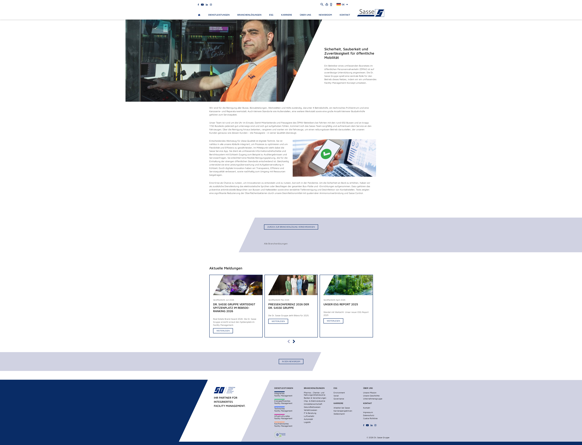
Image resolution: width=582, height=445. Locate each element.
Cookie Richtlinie (370, 418)
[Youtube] (202, 4)
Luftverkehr (309, 416)
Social (336, 395)
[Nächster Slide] (293, 341)
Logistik (307, 422)
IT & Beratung (310, 413)
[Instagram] (211, 4)
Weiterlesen (223, 330)
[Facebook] (198, 4)
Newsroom (325, 14)
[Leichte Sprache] (327, 4)
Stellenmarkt (339, 414)
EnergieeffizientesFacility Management (283, 402)
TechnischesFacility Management (283, 409)
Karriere (286, 14)
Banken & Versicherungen (315, 398)
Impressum (368, 412)
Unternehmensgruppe (372, 398)
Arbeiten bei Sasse (342, 408)
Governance (339, 398)
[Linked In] (207, 4)
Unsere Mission (369, 392)
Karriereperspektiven (343, 411)
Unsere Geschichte (371, 395)
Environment (339, 392)
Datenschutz (368, 415)
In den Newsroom (291, 361)
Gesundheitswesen (312, 407)
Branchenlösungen (249, 14)
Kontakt (345, 14)
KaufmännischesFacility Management (283, 424)
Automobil (308, 419)
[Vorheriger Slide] (288, 341)
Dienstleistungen (219, 14)
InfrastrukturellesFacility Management (283, 417)
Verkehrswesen (310, 410)
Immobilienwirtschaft (313, 404)
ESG (271, 14)
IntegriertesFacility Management (283, 394)
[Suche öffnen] (322, 4)
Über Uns (305, 14)
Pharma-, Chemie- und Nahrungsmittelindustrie (314, 393)
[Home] (331, 4)
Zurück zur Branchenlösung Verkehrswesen (291, 227)
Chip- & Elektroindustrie (314, 401)
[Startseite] (370, 13)
